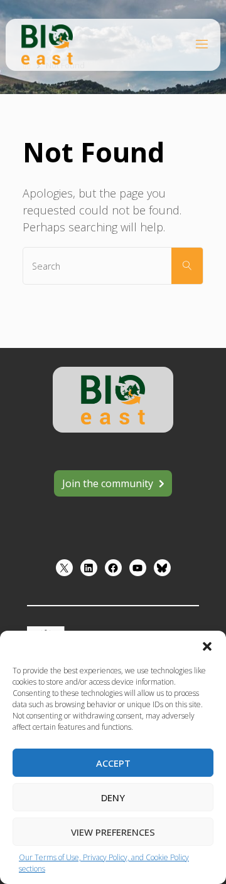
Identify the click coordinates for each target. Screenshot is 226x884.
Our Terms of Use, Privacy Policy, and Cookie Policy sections (104, 863)
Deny (113, 797)
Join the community (107, 483)
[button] (207, 646)
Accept (113, 763)
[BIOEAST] (47, 44)
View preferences (113, 832)
